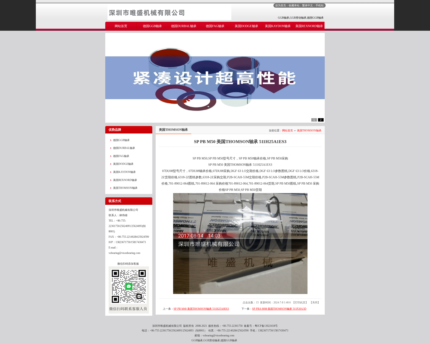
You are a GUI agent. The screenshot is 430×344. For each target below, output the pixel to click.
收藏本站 (294, 5)
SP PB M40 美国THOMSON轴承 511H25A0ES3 (201, 308)
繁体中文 (307, 5)
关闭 (315, 302)
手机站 (320, 5)
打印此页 (300, 302)
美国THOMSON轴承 (309, 130)
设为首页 (280, 5)
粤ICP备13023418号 (266, 325)
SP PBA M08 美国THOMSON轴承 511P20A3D (279, 308)
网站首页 (287, 130)
